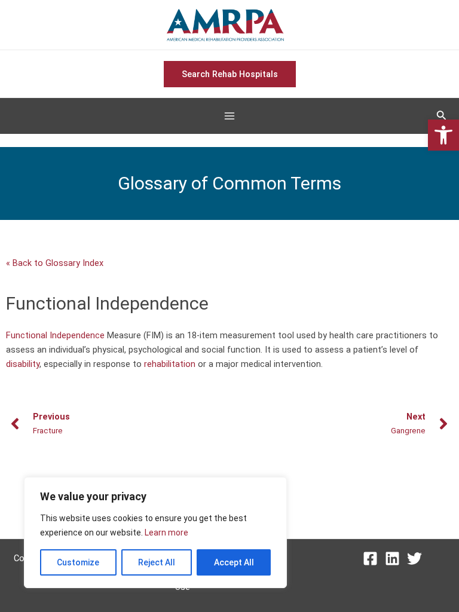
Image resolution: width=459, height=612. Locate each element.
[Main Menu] (229, 116)
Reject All (156, 562)
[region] (155, 532)
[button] (443, 135)
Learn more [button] (166, 532)
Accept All (234, 562)
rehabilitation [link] (169, 364)
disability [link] (22, 364)
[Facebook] (370, 558)
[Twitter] (414, 558)
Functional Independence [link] (55, 335)
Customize (78, 562)
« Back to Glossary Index (54, 263)
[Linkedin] (392, 558)
